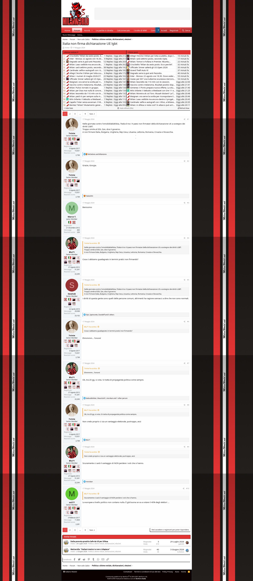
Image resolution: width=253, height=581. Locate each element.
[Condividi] (184, 119)
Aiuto (177, 571)
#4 (188, 238)
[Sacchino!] (78, 262)
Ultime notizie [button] (70, 52)
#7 (188, 363)
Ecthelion (180, 552)
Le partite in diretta (104, 30)
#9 (188, 447)
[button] (92, 30)
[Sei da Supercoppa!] (76, 143)
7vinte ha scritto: (90, 243)
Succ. (91, 114)
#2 (188, 161)
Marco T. (72, 216)
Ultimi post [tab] (133, 52)
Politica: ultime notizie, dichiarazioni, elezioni (104, 543)
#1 (188, 119)
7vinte (66, 47)
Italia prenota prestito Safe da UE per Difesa (89, 541)
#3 (188, 203)
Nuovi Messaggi (69, 35)
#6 (188, 321)
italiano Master (71, 571)
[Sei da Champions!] (67, 143)
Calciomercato (123, 30)
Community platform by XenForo (126, 577)
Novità (87, 30)
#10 (187, 488)
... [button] (80, 114)
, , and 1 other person (106, 398)
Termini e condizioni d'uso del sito (147, 571)
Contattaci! (127, 571)
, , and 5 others (100, 315)
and (97, 154)
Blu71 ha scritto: (90, 327)
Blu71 (72, 252)
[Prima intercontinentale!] (65, 139)
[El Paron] (78, 139)
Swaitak (72, 293)
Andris (72, 543)
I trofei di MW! (140, 30)
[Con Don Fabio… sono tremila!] (71, 143)
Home (67, 30)
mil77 (72, 502)
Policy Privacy (167, 571)
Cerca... (80, 35)
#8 (188, 405)
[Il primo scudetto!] (73, 139)
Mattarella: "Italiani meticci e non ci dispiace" (90, 549)
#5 (188, 280)
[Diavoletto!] (69, 139)
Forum (77, 30)
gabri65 (181, 544)
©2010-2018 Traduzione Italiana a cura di (126, 579)
